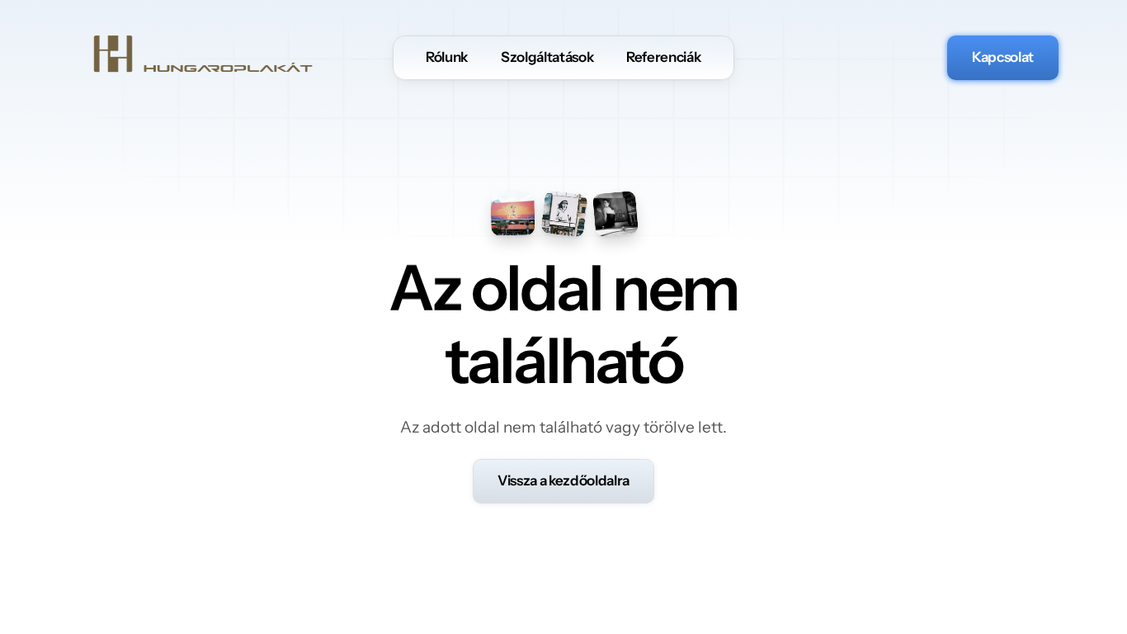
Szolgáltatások (547, 57)
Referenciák (663, 57)
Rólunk (447, 57)
